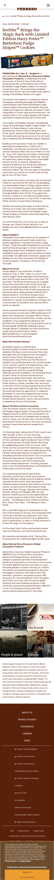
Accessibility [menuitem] (20, 800)
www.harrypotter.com (36, 531)
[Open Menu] (48, 5)
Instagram (14, 261)
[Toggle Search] (5, 5)
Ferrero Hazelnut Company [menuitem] (28, 778)
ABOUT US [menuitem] (27, 712)
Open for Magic (28, 185)
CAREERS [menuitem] (27, 733)
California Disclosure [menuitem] (23, 808)
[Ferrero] (27, 9)
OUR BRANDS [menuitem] (27, 726)
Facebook (24, 261)
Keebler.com (8, 258)
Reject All (27, 872)
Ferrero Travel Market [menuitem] (25, 764)
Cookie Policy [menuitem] (38, 831)
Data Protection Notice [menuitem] (26, 822)
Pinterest (36, 261)
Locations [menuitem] (18, 786)
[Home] (3, 16)
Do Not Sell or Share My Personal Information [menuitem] (27, 836)
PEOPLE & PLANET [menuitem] (27, 719)
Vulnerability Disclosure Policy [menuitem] (26, 771)
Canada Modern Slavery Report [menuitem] (27, 815)
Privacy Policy (10, 861)
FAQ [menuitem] (11, 831)
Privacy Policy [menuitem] (23, 831)
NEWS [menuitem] (27, 740)
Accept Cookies (27, 877)
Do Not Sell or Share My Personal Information (27, 867)
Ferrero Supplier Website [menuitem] (27, 749)
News (7, 16)
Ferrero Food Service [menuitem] (25, 756)
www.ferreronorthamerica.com (17, 336)
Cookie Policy (25, 861)
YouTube (6, 263)
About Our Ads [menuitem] (20, 793)
